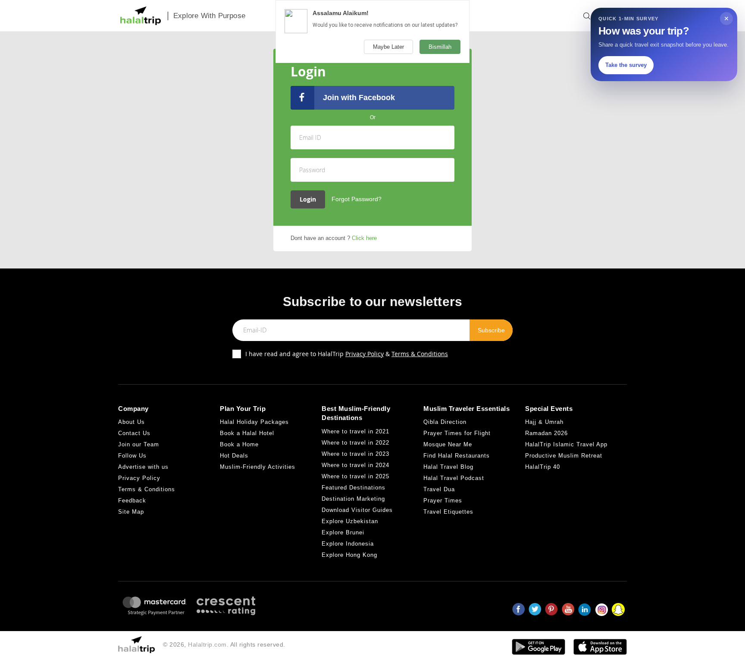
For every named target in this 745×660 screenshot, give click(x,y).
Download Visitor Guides (357, 510)
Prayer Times (442, 500)
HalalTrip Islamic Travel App (566, 444)
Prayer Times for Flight (457, 433)
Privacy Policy (364, 354)
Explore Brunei (343, 532)
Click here (364, 238)
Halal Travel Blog (448, 467)
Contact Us (134, 433)
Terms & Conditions (419, 354)
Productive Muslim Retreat (563, 455)
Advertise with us (143, 467)
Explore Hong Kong (349, 555)
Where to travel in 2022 (355, 442)
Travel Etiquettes (448, 511)
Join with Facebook (359, 97)
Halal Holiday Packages (254, 422)
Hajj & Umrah (544, 422)
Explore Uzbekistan (350, 521)
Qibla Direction (444, 422)
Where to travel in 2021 (355, 431)
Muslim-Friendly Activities (257, 467)
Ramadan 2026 (546, 433)
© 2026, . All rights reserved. (224, 644)
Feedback (132, 500)
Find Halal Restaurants (456, 455)
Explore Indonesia (348, 543)
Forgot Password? (357, 199)
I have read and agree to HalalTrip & (346, 354)
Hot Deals (234, 455)
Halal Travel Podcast (453, 478)
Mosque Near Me (447, 444)
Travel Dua (439, 489)
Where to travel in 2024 (355, 465)
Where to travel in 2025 (355, 476)
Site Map (131, 511)
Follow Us (132, 455)
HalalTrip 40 (542, 467)
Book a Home (239, 444)
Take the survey (626, 65)
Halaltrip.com (207, 644)
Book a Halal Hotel (247, 433)
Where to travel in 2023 (355, 454)
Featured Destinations (353, 487)
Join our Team (138, 444)
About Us (131, 422)
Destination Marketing (353, 499)
